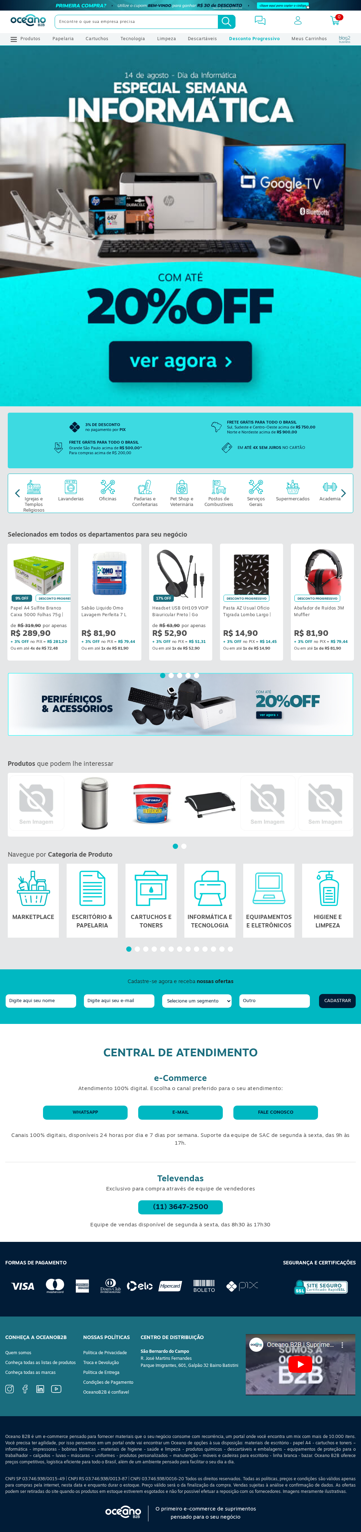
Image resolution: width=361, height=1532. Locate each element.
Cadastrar (337, 1001)
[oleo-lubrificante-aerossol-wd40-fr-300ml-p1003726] (326, 803)
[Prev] (17, 493)
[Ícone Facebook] (25, 1392)
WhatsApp (85, 1112)
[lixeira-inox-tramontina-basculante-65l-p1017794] (94, 803)
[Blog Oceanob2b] (344, 39)
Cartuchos (97, 39)
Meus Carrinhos (309, 39)
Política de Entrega (101, 1373)
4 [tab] (188, 676)
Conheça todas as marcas (30, 1373)
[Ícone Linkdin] (40, 1392)
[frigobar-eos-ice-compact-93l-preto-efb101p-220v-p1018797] (37, 803)
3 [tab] (180, 676)
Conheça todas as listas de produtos (40, 1363)
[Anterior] (13, 805)
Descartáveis (202, 39)
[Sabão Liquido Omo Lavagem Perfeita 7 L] (109, 573)
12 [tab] (222, 949)
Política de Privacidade (105, 1353)
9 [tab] (197, 949)
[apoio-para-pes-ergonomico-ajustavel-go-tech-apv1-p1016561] (210, 803)
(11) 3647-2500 (180, 1207)
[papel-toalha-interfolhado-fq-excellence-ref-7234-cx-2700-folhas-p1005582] (268, 803)
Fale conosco (275, 1112)
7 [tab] (180, 949)
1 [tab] (163, 676)
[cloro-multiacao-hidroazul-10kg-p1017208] (152, 803)
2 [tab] (172, 676)
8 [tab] (188, 949)
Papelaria (63, 39)
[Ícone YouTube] (56, 1392)
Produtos (30, 39)
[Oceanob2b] (28, 22)
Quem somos (18, 1353)
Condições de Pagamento (108, 1383)
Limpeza (166, 39)
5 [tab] (197, 676)
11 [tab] (214, 949)
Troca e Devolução (101, 1363)
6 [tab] (172, 949)
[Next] (343, 493)
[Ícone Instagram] (9, 1392)
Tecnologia (133, 39)
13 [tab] (231, 949)
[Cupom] (180, 5)
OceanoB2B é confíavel (106, 1392)
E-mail (180, 1112)
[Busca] (226, 22)
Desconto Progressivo (254, 39)
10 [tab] (205, 949)
